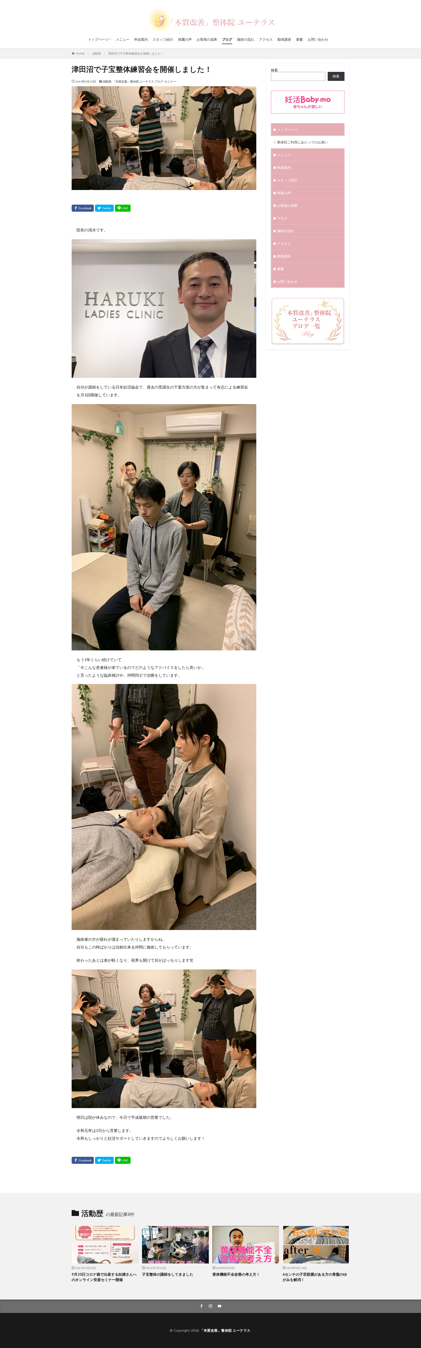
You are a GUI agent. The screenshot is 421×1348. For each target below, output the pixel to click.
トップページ (98, 39)
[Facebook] (83, 208)
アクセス (266, 39)
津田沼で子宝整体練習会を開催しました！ (136, 53)
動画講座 (284, 39)
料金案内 (141, 39)
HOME (80, 53)
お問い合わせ (318, 39)
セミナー (170, 81)
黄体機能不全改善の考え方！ (236, 1274)
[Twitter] (104, 208)
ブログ (227, 39)
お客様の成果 (207, 39)
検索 (274, 70)
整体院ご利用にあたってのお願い (302, 142)
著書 (299, 39)
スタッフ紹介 (163, 39)
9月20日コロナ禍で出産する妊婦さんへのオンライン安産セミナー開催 (104, 1277)
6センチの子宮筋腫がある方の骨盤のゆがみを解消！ (315, 1277)
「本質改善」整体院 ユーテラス (225, 1330)
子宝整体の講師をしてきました (167, 1274)
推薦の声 (185, 39)
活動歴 (96, 53)
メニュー (122, 39)
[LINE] (123, 208)
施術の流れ (245, 39)
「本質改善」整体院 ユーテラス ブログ (138, 81)
